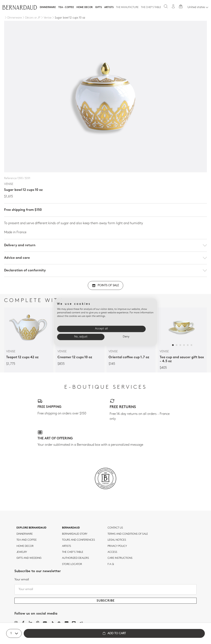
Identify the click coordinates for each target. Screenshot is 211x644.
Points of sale (108, 285)
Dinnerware (48, 7)
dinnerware (24, 534)
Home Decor (84, 7)
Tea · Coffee (66, 7)
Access (112, 552)
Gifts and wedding (28, 558)
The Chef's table (151, 7)
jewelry (21, 552)
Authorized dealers (75, 558)
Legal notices (117, 540)
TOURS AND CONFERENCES (78, 540)
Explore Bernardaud (31, 528)
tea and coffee (26, 540)
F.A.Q (111, 564)
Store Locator (72, 564)
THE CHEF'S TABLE (72, 552)
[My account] (173, 6)
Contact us (115, 528)
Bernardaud (71, 528)
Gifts (98, 7)
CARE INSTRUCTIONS (120, 558)
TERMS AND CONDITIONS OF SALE (128, 534)
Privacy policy (117, 546)
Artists (109, 7)
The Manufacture (127, 7)
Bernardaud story (74, 534)
